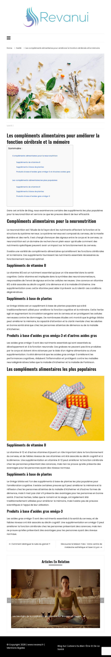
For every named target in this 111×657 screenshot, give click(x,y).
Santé (9, 125)
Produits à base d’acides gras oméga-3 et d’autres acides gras (43, 172)
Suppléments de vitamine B (28, 162)
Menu (55, 38)
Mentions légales (16, 647)
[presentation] (9, 600)
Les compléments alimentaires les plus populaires (34, 180)
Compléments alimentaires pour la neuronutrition (34, 155)
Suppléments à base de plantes (30, 167)
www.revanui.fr (36, 644)
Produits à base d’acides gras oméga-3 (33, 196)
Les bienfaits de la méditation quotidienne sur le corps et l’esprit (47, 616)
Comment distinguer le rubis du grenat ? (31, 544)
